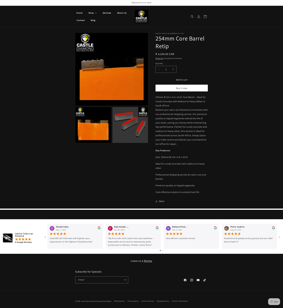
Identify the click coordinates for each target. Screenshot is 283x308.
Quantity (159, 63)
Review (148, 261)
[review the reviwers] (99, 228)
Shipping (159, 58)
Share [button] (161, 201)
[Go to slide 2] (162, 250)
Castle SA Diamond (88, 301)
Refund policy (119, 301)
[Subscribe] (125, 279)
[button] (192, 16)
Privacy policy (133, 301)
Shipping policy (163, 301)
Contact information (180, 301)
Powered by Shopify (103, 301)
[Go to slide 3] (164, 250)
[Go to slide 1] (160, 250)
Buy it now (181, 88)
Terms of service (148, 301)
